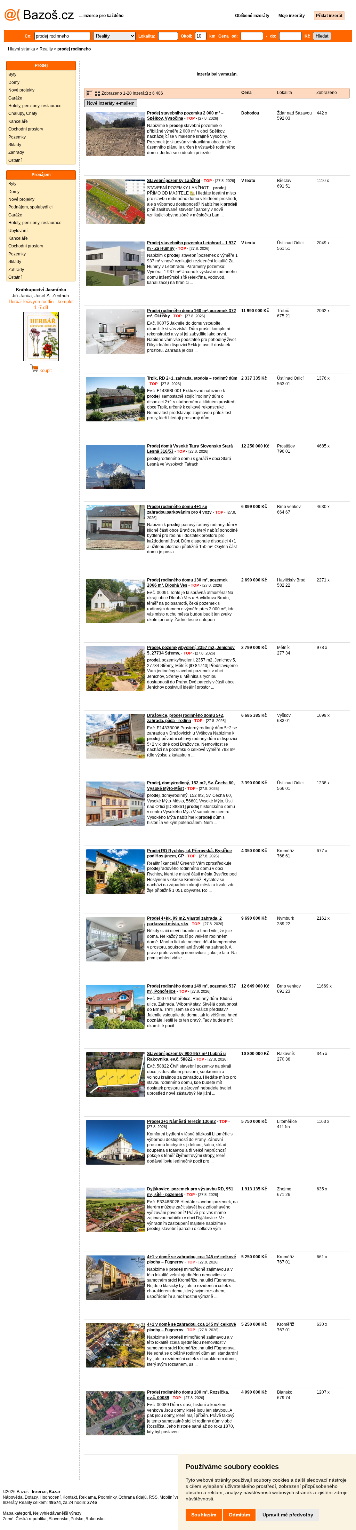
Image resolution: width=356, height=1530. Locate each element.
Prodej (41, 65)
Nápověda (13, 1497)
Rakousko (95, 1518)
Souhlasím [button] (203, 1514)
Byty (12, 74)
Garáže (15, 98)
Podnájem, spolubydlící (30, 207)
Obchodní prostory (25, 129)
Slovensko (58, 1518)
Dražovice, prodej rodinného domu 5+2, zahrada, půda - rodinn (185, 718)
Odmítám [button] (239, 1514)
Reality (46, 49)
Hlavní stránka (21, 49)
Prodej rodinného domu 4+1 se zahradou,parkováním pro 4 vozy (179, 509)
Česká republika (31, 1518)
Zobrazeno (326, 92)
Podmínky (107, 1497)
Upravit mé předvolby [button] (287, 1514)
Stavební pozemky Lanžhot (173, 180)
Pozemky (17, 137)
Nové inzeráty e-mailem (111, 103)
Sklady (14, 144)
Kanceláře (18, 121)
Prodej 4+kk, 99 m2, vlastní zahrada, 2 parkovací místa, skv (184, 921)
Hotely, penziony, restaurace (35, 105)
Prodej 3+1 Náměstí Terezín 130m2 (181, 1121)
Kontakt (70, 1497)
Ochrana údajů (133, 1497)
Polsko (77, 1518)
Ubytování (17, 230)
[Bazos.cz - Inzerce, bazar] (39, 19)
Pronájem (41, 174)
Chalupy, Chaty (22, 113)
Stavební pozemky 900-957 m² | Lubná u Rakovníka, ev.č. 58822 (186, 1056)
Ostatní (15, 160)
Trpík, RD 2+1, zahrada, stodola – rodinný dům (192, 378)
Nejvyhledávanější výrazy (57, 1513)
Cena (246, 92)
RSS (153, 1497)
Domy (13, 82)
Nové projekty (21, 90)
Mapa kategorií (17, 1513)
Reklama (87, 1497)
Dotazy (31, 1497)
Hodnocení (50, 1497)
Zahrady (16, 152)
